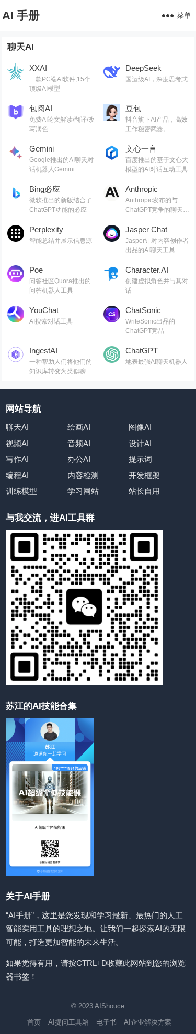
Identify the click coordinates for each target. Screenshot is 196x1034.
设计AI (140, 443)
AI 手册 (21, 15)
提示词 (140, 459)
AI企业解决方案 (147, 1022)
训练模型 (21, 491)
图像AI (140, 427)
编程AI (17, 475)
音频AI (78, 443)
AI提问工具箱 (68, 1022)
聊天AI (17, 427)
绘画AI (78, 427)
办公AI (78, 459)
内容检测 (83, 475)
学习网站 (83, 491)
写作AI (17, 459)
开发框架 (144, 475)
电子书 (106, 1022)
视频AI (17, 443)
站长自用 (144, 491)
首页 (34, 1022)
